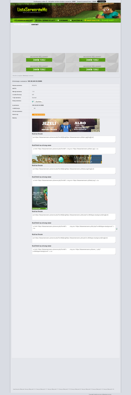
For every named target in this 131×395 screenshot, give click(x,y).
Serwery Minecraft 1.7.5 (53, 389)
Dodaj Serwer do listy (46, 20)
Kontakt (35, 24)
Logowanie (63, 20)
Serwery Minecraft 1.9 (86, 389)
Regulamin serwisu (107, 394)
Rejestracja (76, 20)
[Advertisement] (65, 39)
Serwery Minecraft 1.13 (97, 389)
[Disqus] (75, 281)
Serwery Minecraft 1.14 (108, 389)
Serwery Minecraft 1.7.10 (65, 389)
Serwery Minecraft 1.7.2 (41, 389)
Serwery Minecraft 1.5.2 (30, 389)
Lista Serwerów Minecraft (18, 389)
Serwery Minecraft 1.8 (76, 389)
